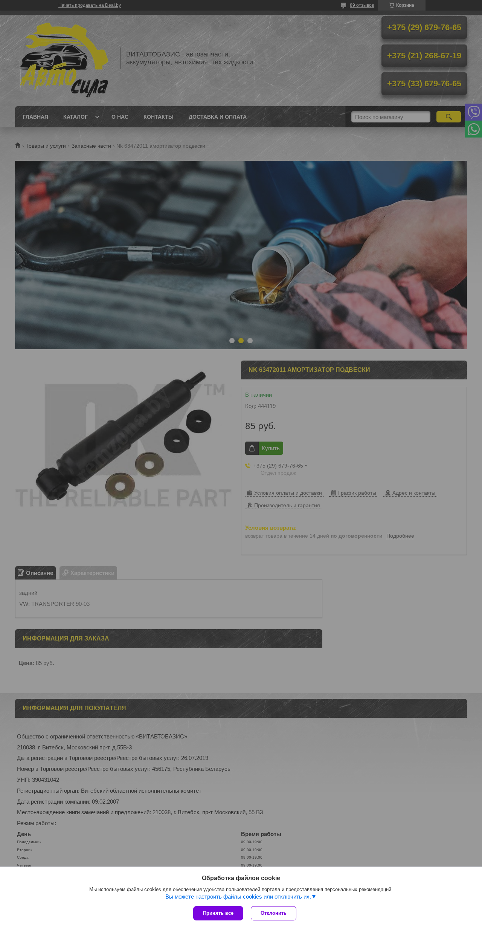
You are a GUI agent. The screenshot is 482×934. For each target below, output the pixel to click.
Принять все (218, 913)
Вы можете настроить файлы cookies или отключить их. (238, 896)
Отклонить (274, 913)
